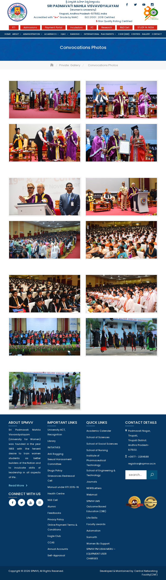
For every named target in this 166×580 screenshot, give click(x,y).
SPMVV (35, 571)
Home (8, 34)
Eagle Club (54, 536)
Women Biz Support (98, 543)
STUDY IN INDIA (145, 27)
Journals (91, 481)
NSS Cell (53, 500)
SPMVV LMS (93, 501)
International (91, 34)
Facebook (127, 4)
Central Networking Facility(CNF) (146, 573)
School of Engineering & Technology (100, 473)
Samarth (91, 537)
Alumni (52, 506)
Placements (107, 34)
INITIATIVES (54, 447)
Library (52, 441)
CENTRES (135, 34)
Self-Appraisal (56, 555)
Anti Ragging (55, 454)
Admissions (30, 27)
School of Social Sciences (102, 443)
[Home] (52, 65)
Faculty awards (95, 524)
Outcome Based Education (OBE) (96, 509)
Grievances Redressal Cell (61, 478)
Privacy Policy (56, 519)
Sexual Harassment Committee (60, 462)
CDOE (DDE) (123, 34)
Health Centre (56, 493)
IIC (92, 27)
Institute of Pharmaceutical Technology (96, 460)
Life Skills (91, 517)
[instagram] (39, 502)
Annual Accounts (58, 549)
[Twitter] (21, 502)
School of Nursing (97, 450)
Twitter (135, 4)
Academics (50, 34)
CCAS (51, 542)
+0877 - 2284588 (138, 456)
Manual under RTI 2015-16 (63, 487)
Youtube (144, 4)
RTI (13, 27)
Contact (157, 34)
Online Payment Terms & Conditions (62, 527)
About (15, 34)
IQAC (63, 34)
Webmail (91, 494)
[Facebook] (12, 502)
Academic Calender (98, 431)
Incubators (76, 27)
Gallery (146, 34)
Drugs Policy (55, 470)
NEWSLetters (94, 488)
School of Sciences (98, 437)
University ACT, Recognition (56, 432)
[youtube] (30, 502)
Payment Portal (53, 27)
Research (106, 27)
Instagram (152, 4)
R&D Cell (124, 27)
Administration (31, 34)
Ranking (75, 34)
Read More (16, 485)
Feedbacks (54, 513)
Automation (93, 530)
